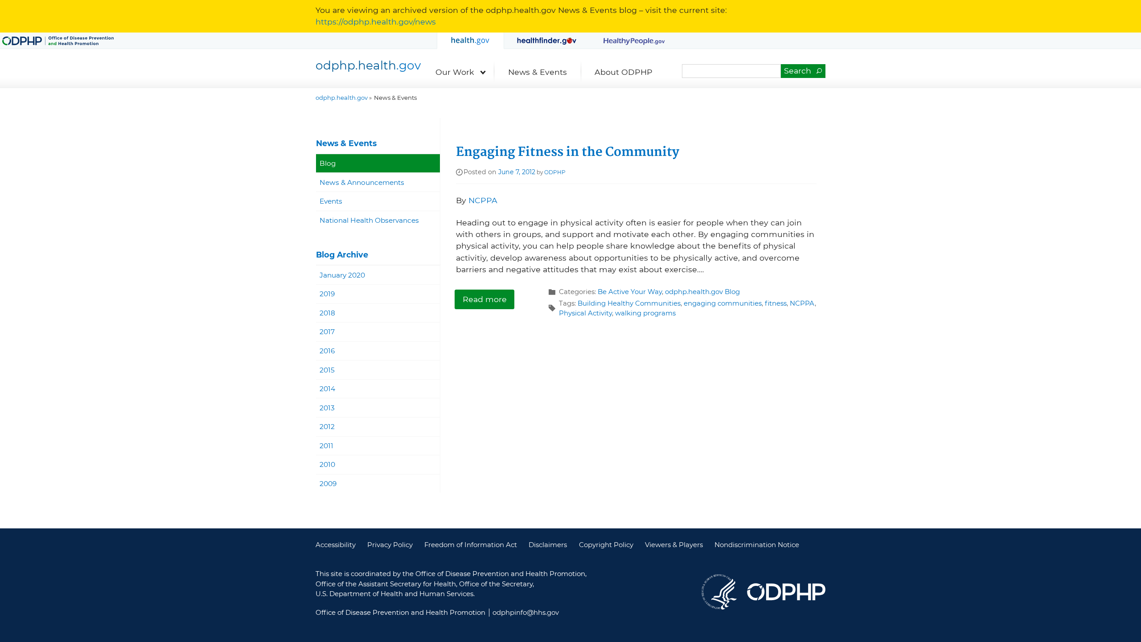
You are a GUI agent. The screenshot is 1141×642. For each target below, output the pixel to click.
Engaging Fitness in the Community (567, 152)
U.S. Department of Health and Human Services (719, 591)
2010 (327, 464)
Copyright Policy (606, 545)
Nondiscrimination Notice (756, 545)
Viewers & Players (674, 545)
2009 (328, 483)
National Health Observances (369, 220)
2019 (327, 294)
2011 (326, 446)
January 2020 (342, 275)
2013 (327, 408)
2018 (327, 313)
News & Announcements (362, 182)
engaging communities (723, 303)
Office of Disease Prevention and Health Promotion (786, 591)
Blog (328, 163)
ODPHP (555, 172)
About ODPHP (624, 72)
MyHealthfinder (547, 41)
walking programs (645, 313)
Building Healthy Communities (629, 303)
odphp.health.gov (470, 41)
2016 (327, 351)
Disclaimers (548, 545)
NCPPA (482, 200)
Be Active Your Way (630, 292)
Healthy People (634, 41)
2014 (327, 388)
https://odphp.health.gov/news (376, 21)
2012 (327, 426)
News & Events (537, 72)
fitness (776, 303)
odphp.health (368, 65)
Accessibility (336, 545)
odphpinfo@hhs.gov (526, 613)
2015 (327, 370)
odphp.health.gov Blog (702, 292)
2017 (327, 331)
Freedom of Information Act (470, 545)
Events (331, 201)
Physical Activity (585, 313)
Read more (485, 299)
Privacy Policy (390, 545)
